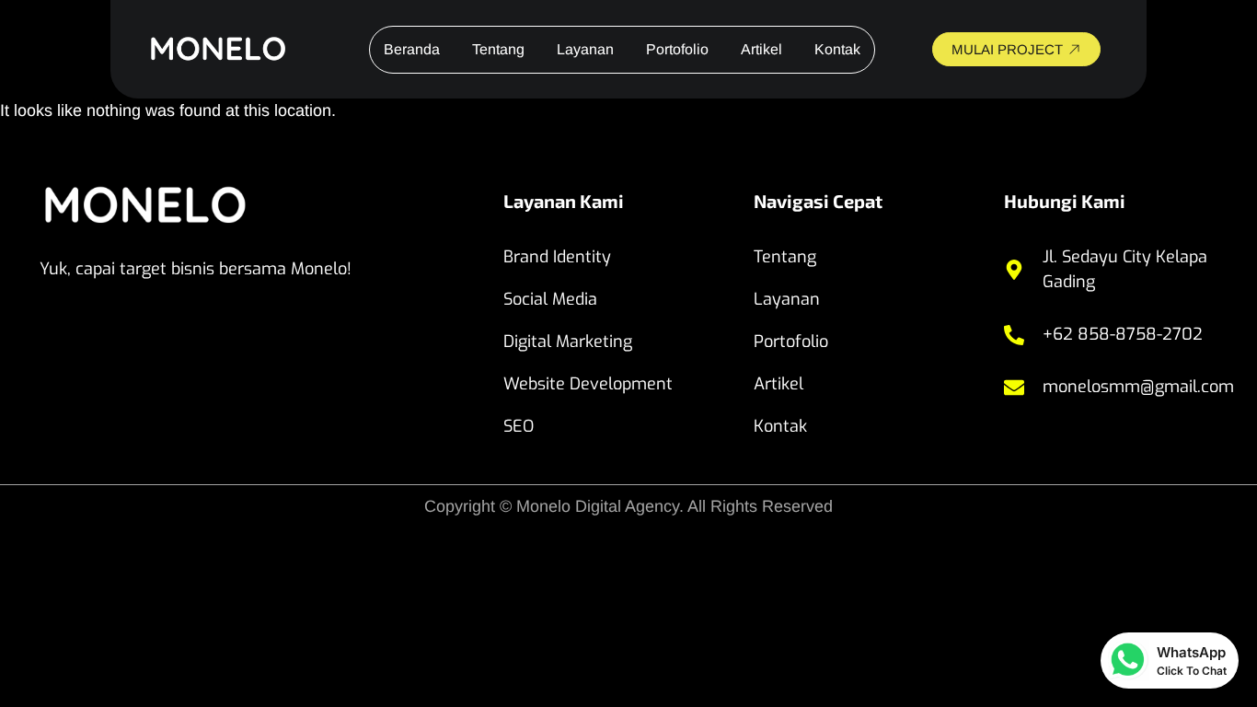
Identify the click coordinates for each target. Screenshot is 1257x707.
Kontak (837, 49)
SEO (518, 426)
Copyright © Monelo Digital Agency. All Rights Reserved (628, 506)
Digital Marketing (567, 341)
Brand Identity (557, 257)
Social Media (550, 299)
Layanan (585, 49)
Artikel (761, 49)
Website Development (588, 384)
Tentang (498, 49)
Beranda (412, 49)
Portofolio (677, 49)
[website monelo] (233, 49)
